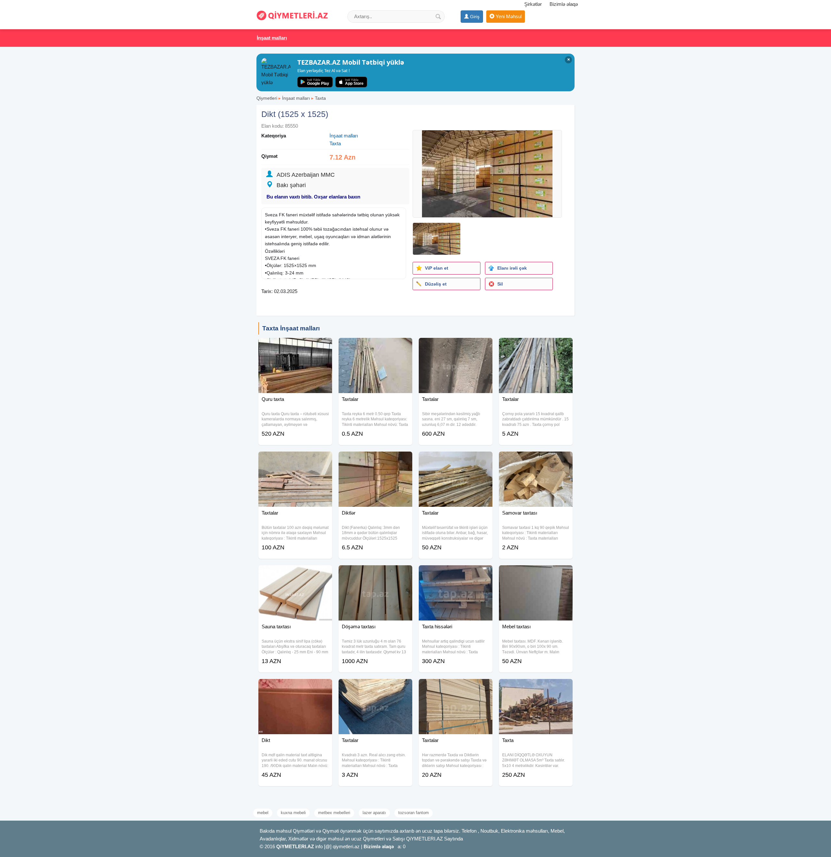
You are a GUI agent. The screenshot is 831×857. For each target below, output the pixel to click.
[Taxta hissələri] (455, 573)
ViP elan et (436, 268)
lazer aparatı (374, 812)
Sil (500, 284)
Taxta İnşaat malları (291, 328)
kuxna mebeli (293, 812)
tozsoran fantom (413, 812)
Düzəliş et (436, 284)
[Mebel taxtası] (536, 573)
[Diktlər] (375, 460)
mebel (262, 812)
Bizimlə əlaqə (564, 4)
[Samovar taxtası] (536, 460)
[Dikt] (295, 687)
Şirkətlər (533, 4)
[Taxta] (536, 687)
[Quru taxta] (295, 346)
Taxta (320, 98)
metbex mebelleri (334, 812)
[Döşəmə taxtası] (375, 573)
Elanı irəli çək (512, 268)
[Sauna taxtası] (295, 573)
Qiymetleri (266, 98)
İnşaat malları (296, 98)
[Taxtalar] (375, 346)
